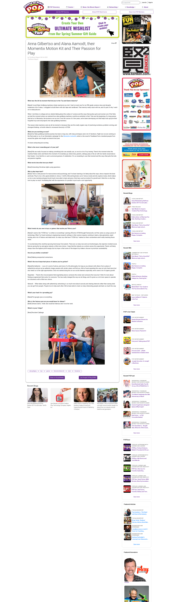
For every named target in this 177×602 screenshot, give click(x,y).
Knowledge (130, 7)
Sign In (150, 2)
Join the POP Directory (62, 12)
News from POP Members (136, 12)
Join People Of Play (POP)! (88, 377)
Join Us (144, 2)
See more (136, 241)
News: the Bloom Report (91, 7)
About (146, 7)
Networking (113, 7)
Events (70, 7)
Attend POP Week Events (99, 12)
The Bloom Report (34, 57)
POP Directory (54, 7)
